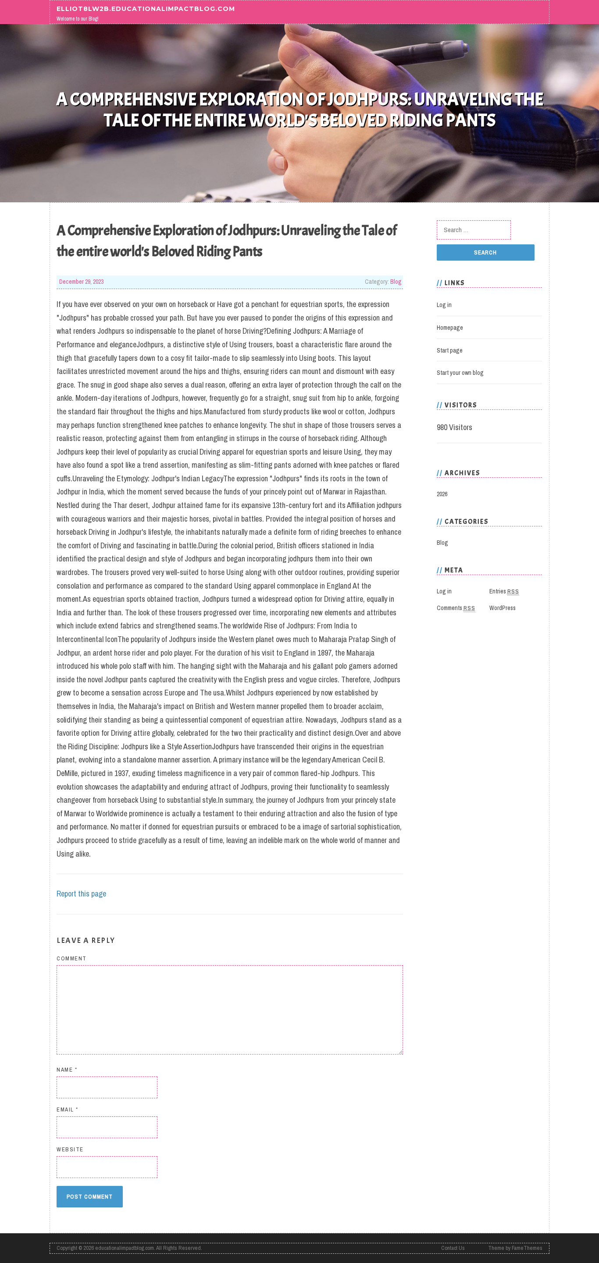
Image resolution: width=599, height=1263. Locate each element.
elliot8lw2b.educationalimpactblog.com (146, 8)
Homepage (450, 328)
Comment (72, 958)
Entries (504, 591)
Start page (450, 350)
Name (67, 1069)
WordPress (502, 608)
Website (70, 1149)
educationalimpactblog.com (124, 1248)
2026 (442, 494)
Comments (456, 608)
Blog (396, 282)
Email (67, 1109)
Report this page (81, 893)
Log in (444, 305)
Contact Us (453, 1248)
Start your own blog (460, 373)
